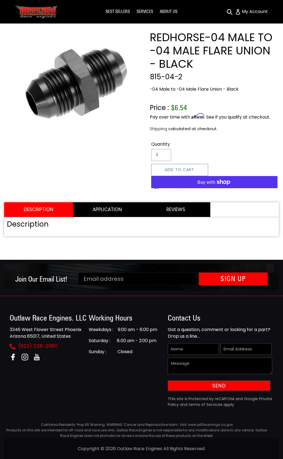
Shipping (158, 129)
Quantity (160, 144)
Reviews (175, 209)
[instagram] (27, 359)
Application (107, 209)
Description (38, 209)
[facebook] (15, 359)
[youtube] (38, 359)
